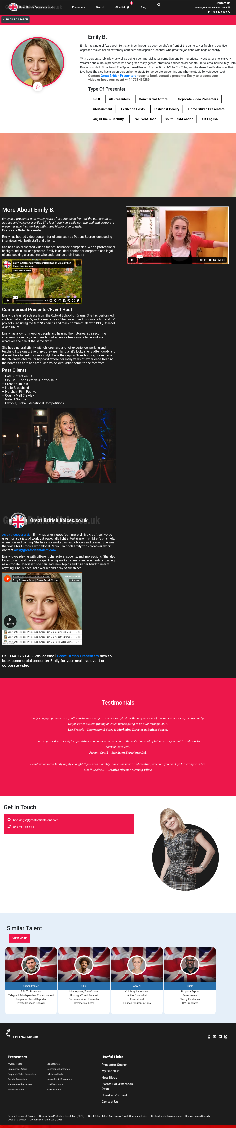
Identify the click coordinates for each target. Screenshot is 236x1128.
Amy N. (137, 986)
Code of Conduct (17, 1119)
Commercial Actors (153, 99)
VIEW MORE (20, 938)
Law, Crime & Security (108, 119)
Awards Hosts (15, 1064)
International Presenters (20, 1084)
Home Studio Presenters (206, 109)
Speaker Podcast (114, 1095)
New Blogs (109, 1077)
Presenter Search (114, 1065)
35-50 (96, 99)
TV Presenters (54, 1089)
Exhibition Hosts (133, 109)
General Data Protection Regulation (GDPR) (61, 1116)
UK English (210, 119)
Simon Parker (31, 986)
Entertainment (102, 109)
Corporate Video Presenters (197, 99)
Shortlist (123, 5)
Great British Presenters (118, 76)
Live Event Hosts (55, 1084)
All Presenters (119, 99)
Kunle (190, 986)
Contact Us (223, 3)
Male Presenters (16, 1089)
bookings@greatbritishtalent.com (35, 820)
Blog (143, 7)
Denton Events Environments (166, 1116)
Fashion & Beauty (166, 109)
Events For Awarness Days (117, 1086)
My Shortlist (110, 1071)
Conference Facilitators (58, 1069)
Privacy (11, 1116)
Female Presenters (17, 1079)
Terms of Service (26, 1116)
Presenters (78, 7)
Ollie (84, 986)
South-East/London (179, 119)
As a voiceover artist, (17, 535)
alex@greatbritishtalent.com (35, 550)
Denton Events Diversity (197, 1116)
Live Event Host (144, 119)
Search (100, 7)
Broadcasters (54, 1064)
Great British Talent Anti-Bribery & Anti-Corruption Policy (117, 1116)
